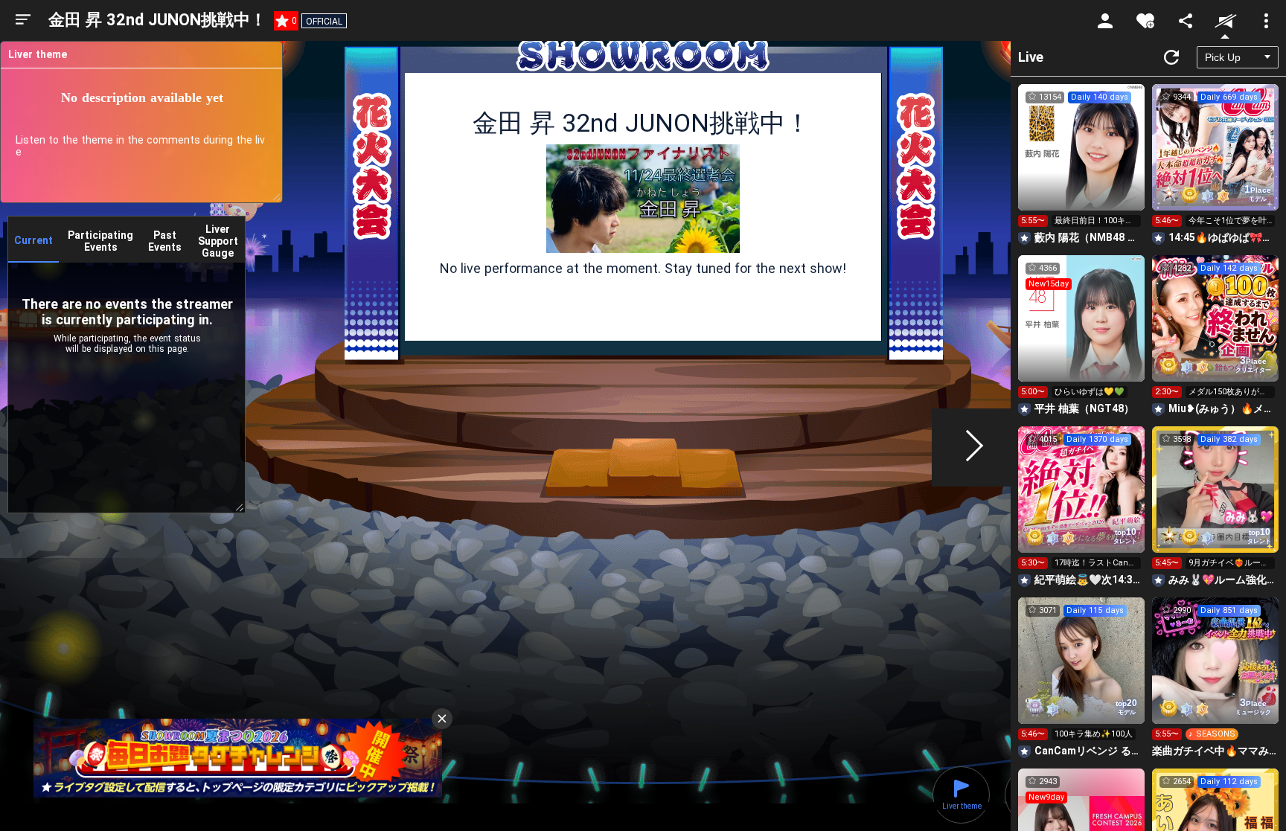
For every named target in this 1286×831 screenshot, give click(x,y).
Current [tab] (33, 240)
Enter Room (1081, 160)
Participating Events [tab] (100, 241)
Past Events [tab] (165, 241)
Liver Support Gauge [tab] (218, 241)
